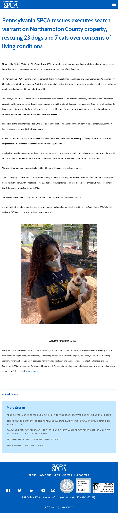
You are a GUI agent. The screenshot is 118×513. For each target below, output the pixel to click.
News (57, 475)
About (32, 475)
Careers (67, 475)
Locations (45, 475)
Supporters (81, 475)
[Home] (10, 4)
